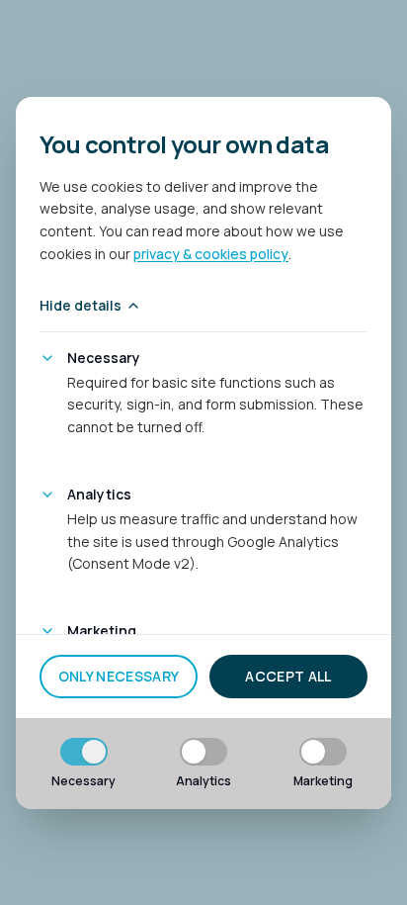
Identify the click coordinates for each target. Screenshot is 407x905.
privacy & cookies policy (210, 253)
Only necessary (119, 676)
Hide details (81, 305)
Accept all (288, 676)
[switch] (84, 752)
